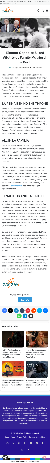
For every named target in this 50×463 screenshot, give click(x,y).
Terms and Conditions (37, 437)
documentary (16, 186)
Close (14, 4)
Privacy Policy (22, 437)
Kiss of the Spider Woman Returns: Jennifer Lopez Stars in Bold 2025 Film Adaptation (36, 353)
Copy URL (25, 300)
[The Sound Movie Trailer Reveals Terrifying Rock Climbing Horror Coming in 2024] (37, 369)
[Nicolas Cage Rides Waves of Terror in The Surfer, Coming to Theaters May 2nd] (13, 369)
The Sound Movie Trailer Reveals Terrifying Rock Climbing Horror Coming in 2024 (36, 383)
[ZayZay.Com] (8, 10)
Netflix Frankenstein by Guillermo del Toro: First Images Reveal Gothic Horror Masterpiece (11, 353)
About (13, 437)
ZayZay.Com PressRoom (20, 67)
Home (7, 437)
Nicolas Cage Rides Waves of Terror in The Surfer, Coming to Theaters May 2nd (13, 383)
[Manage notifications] (44, 458)
